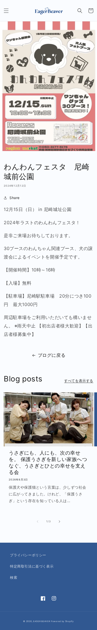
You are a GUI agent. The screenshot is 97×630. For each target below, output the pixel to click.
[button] (6, 10)
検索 (13, 577)
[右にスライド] (59, 521)
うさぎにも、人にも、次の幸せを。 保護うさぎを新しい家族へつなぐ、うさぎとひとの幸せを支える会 (48, 462)
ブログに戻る (52, 355)
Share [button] (14, 198)
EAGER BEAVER (41, 621)
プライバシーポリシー (28, 555)
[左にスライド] (37, 521)
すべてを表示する (78, 380)
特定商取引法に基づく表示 (31, 566)
